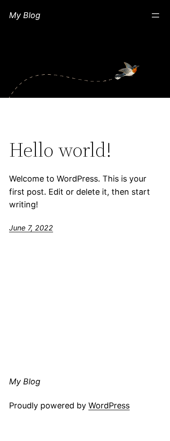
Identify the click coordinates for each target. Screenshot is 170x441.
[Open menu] (155, 15)
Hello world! (60, 150)
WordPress (109, 405)
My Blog (24, 15)
